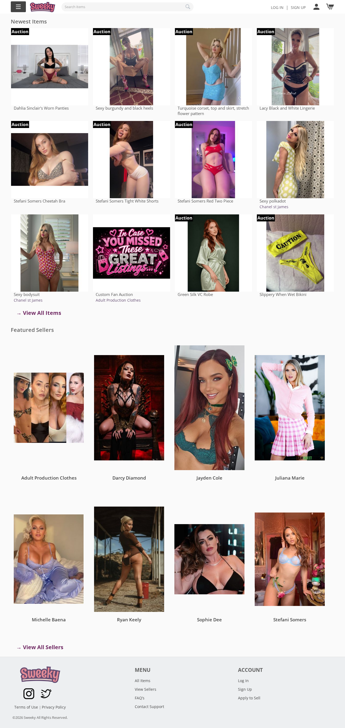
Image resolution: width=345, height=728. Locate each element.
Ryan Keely (129, 619)
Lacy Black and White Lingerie (287, 108)
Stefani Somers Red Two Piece (205, 201)
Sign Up (245, 689)
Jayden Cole (209, 478)
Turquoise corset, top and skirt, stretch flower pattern (213, 110)
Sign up (298, 7)
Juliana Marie (290, 478)
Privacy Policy (54, 707)
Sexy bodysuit (27, 294)
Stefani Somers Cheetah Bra (39, 201)
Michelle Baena (49, 619)
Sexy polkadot (273, 201)
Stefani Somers (289, 619)
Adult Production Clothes (118, 300)
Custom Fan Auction (114, 294)
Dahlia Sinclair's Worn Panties (41, 108)
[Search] (188, 7)
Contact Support (149, 706)
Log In (277, 7)
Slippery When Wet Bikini (283, 294)
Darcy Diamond (129, 478)
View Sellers (145, 689)
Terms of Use (26, 707)
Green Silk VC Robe (195, 294)
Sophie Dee (209, 619)
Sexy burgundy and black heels (124, 108)
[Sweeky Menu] (18, 6)
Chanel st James (274, 206)
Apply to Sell (249, 697)
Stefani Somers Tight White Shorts (127, 201)
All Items (142, 680)
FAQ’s (139, 697)
